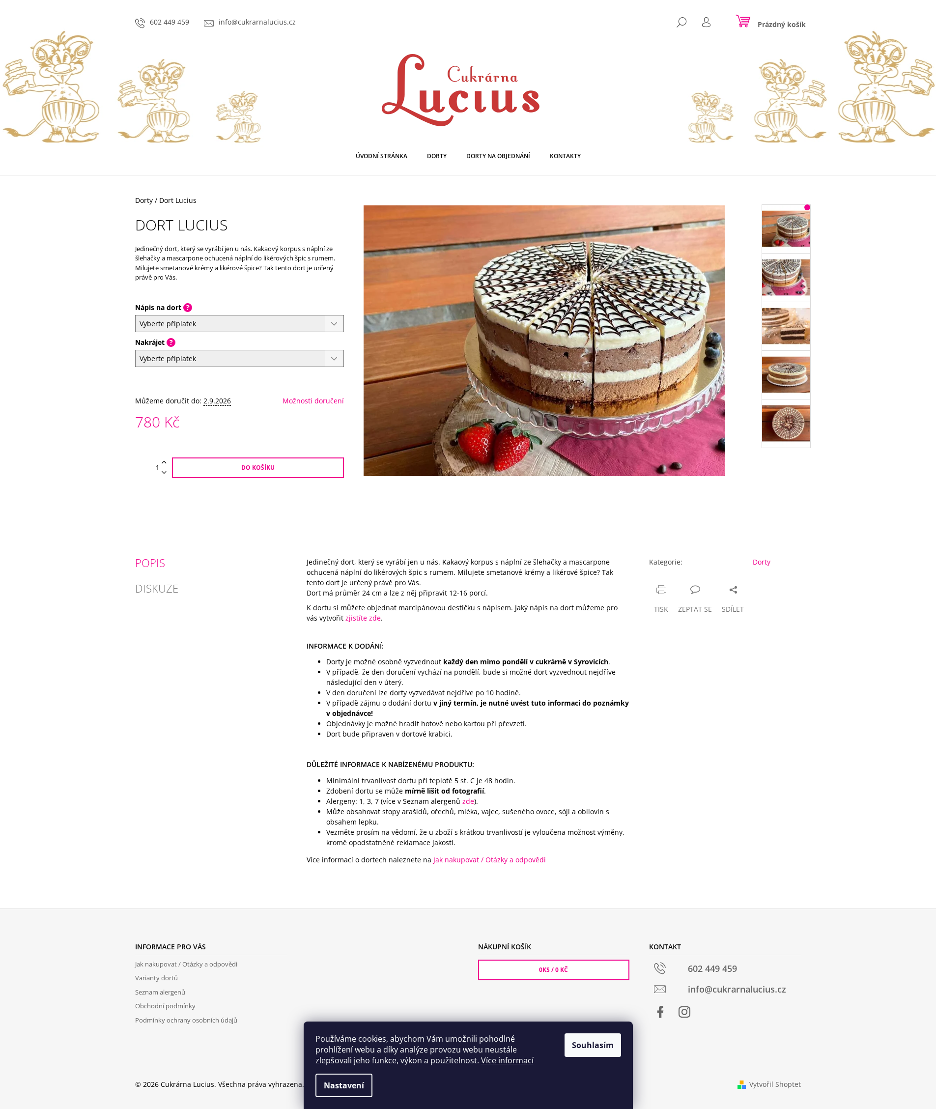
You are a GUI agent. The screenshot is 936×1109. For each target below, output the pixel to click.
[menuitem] (381, 156)
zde (468, 801)
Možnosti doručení (313, 400)
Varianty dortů (156, 977)
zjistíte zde (363, 618)
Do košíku (258, 467)
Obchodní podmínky (165, 1005)
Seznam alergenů (160, 992)
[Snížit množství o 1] (164, 473)
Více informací (507, 1060)
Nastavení (344, 1085)
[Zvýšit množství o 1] (164, 462)
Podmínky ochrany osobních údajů (186, 1020)
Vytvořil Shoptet (775, 1084)
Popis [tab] (150, 563)
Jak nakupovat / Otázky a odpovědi (489, 859)
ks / (553, 970)
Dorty (761, 562)
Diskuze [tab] (156, 588)
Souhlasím (593, 1045)
